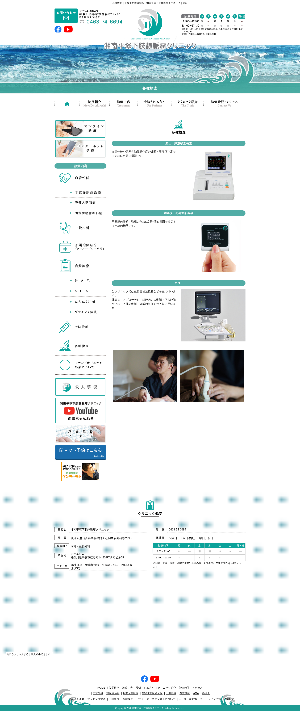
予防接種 (114, 698)
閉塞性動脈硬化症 (152, 693)
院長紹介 (114, 687)
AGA (196, 693)
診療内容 (127, 687)
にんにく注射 (76, 698)
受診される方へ (145, 687)
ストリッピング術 (210, 698)
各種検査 (128, 698)
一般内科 (171, 693)
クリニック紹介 (167, 687)
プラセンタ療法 (96, 698)
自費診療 (185, 693)
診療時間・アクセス (191, 687)
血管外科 (98, 693)
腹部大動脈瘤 (130, 693)
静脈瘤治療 (112, 693)
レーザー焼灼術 (188, 698)
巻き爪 (206, 693)
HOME (101, 687)
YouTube (229, 698)
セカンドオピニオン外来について (155, 698)
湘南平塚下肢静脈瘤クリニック (148, 708)
